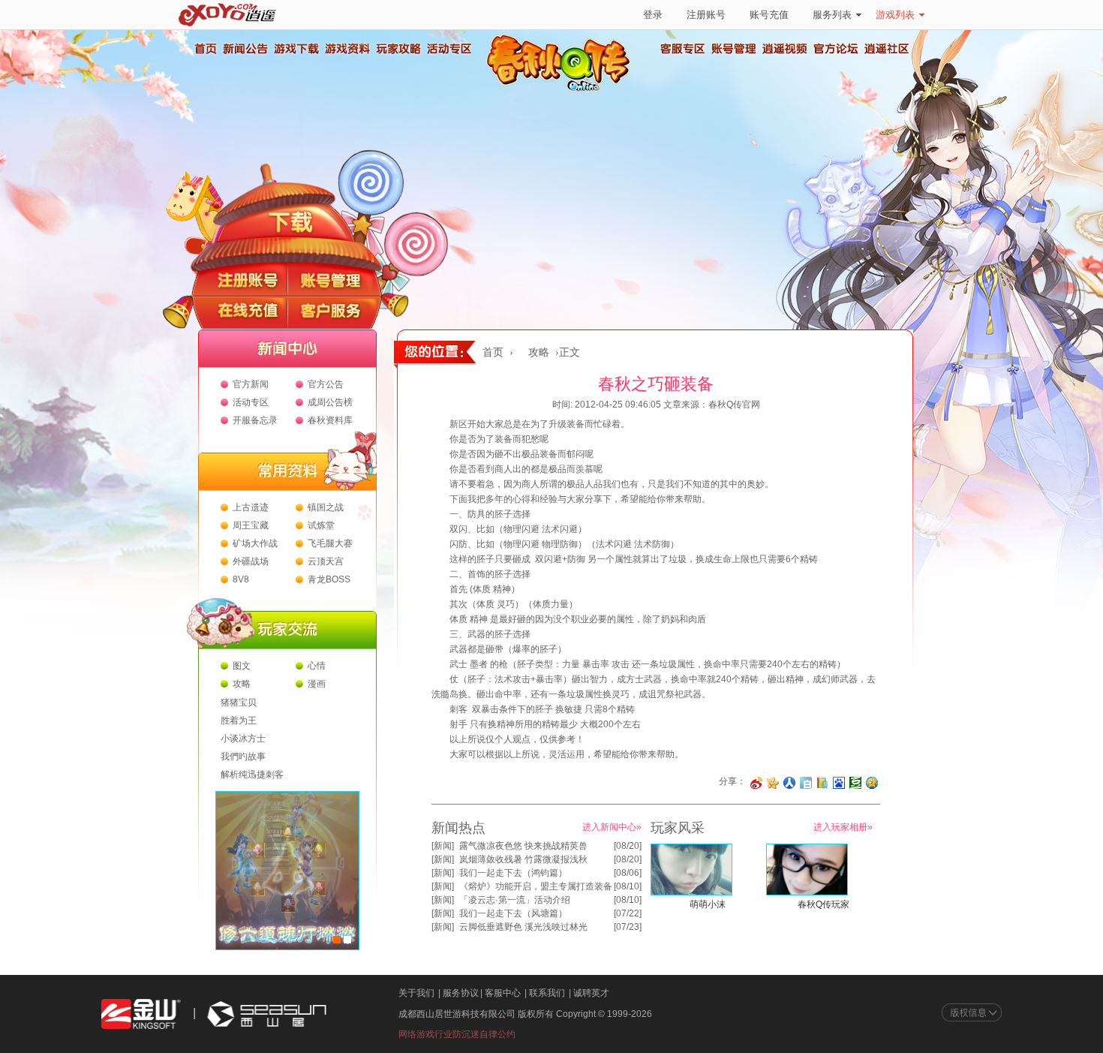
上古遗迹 (251, 507)
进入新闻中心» (612, 827)
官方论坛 (836, 49)
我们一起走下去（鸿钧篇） (513, 873)
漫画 (317, 683)
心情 (317, 665)
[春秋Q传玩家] (807, 892)
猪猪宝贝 (239, 702)
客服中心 (503, 993)
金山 (141, 1014)
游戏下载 (295, 49)
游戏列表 (895, 14)
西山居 (265, 1014)
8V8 (241, 579)
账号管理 (734, 49)
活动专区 (448, 49)
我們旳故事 (243, 756)
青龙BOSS (329, 579)
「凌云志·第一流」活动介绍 (514, 900)
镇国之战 (326, 507)
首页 (205, 49)
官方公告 (326, 384)
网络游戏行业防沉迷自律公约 (456, 1034)
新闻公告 (244, 49)
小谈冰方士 (243, 738)
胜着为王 (239, 720)
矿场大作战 (255, 543)
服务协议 (461, 993)
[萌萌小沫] (691, 892)
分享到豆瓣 (855, 783)
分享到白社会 (806, 783)
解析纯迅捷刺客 (252, 774)
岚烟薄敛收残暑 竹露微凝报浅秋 (523, 859)
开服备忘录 (255, 420)
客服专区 (683, 49)
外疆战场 (251, 561)
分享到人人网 (789, 783)
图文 (242, 665)
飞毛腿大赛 (330, 543)
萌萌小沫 (708, 904)
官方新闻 (251, 384)
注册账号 (706, 14)
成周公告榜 (330, 402)
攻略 (242, 683)
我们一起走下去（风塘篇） (513, 913)
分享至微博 (756, 783)
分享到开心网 (773, 783)
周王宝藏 (251, 525)
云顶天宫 (326, 561)
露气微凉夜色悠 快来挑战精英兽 (523, 846)
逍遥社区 (887, 49)
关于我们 (416, 993)
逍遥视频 (785, 49)
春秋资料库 (330, 420)
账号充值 (769, 14)
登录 (653, 14)
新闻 (443, 846)
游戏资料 (346, 49)
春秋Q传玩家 (823, 904)
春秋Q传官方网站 (562, 90)
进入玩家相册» (843, 827)
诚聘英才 (591, 993)
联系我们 (547, 993)
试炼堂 (321, 525)
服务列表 (832, 14)
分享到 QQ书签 (822, 783)
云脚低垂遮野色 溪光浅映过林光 (523, 927)
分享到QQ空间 (872, 783)
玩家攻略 (397, 49)
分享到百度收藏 (839, 783)
